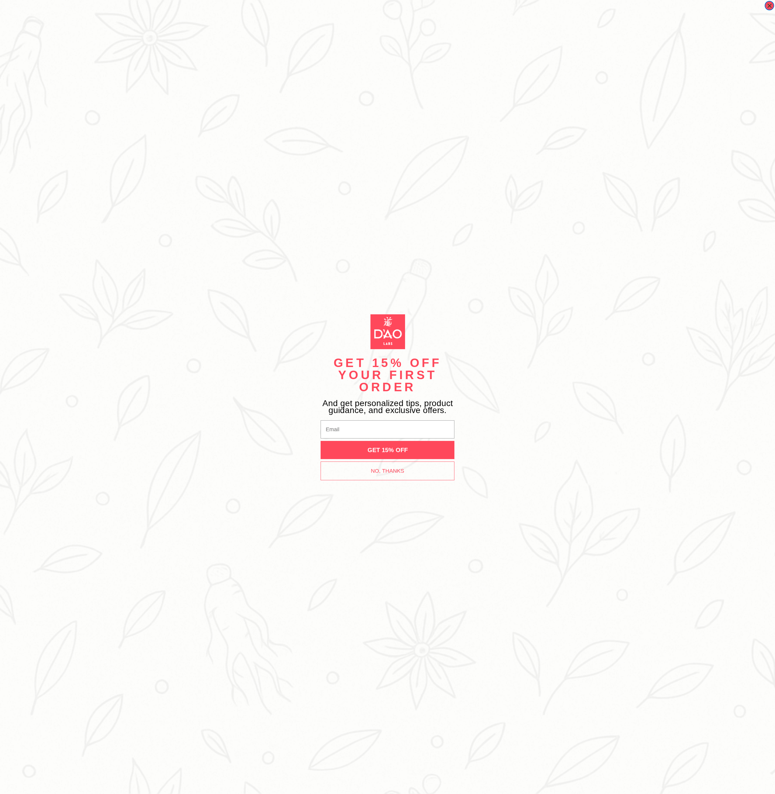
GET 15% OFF (388, 450)
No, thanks (387, 471)
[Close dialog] (769, 5)
